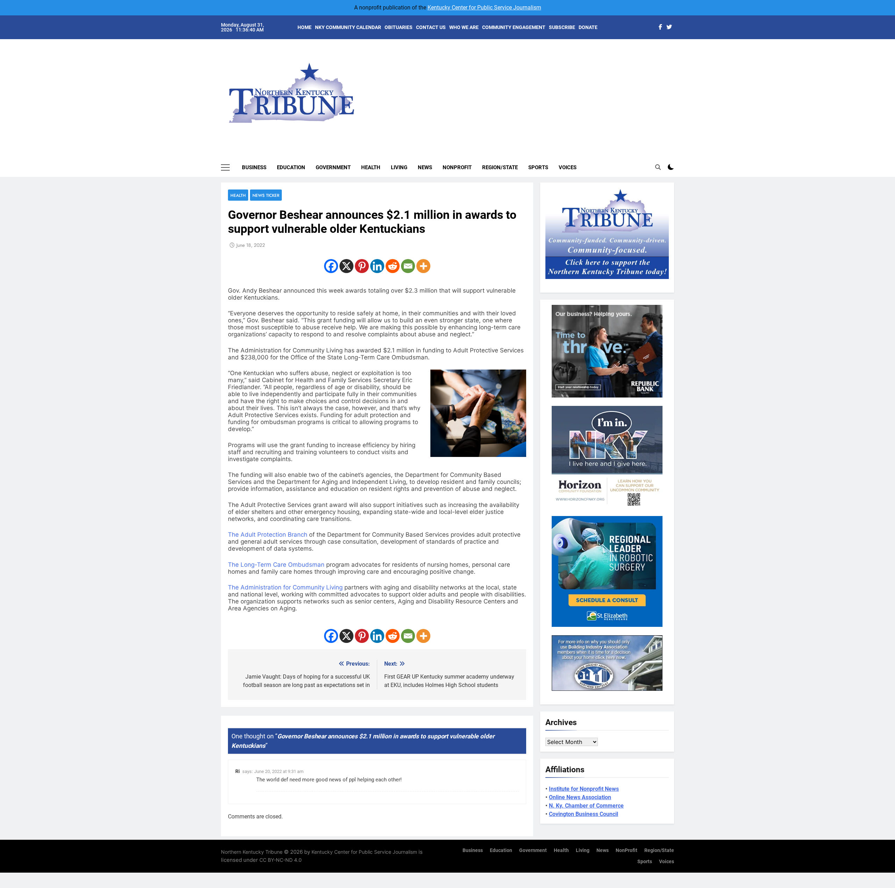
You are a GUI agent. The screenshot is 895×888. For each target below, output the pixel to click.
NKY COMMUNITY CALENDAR (348, 27)
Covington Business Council (583, 814)
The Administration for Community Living (286, 587)
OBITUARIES (399, 27)
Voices (568, 167)
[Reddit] (393, 266)
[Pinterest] (362, 266)
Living (399, 167)
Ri (237, 771)
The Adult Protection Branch (267, 534)
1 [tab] (678, 53)
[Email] (408, 266)
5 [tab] (678, 95)
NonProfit (457, 167)
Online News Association (580, 797)
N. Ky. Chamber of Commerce (586, 805)
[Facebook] (331, 266)
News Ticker (265, 195)
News (425, 167)
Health (370, 167)
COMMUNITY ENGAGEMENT (513, 27)
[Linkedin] (377, 266)
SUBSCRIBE (562, 27)
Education (291, 167)
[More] (423, 266)
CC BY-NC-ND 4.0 (280, 860)
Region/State (500, 167)
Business (254, 167)
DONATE (588, 27)
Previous (676, 87)
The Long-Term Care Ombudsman (276, 564)
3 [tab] (678, 74)
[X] (346, 266)
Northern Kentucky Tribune (251, 852)
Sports (538, 167)
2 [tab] (678, 63)
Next (660, 87)
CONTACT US (431, 27)
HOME (305, 27)
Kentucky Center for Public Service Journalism (484, 7)
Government (333, 167)
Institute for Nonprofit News (584, 789)
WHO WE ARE (464, 27)
